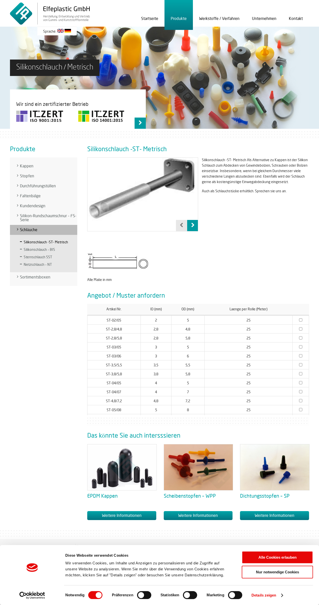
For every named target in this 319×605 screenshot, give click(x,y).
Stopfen (27, 176)
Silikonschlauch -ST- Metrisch (46, 242)
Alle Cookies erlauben (277, 557)
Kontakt (296, 18)
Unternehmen (264, 18)
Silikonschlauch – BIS (39, 250)
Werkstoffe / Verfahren (219, 18)
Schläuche (28, 230)
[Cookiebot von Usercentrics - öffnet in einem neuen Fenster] (32, 595)
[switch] (144, 595)
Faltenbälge (30, 196)
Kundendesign (32, 206)
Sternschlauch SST (38, 257)
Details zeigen (263, 595)
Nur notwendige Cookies (277, 572)
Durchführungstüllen (38, 186)
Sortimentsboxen (35, 277)
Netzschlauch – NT (38, 265)
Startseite (149, 18)
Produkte (179, 18)
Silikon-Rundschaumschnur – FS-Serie (48, 218)
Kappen (26, 166)
